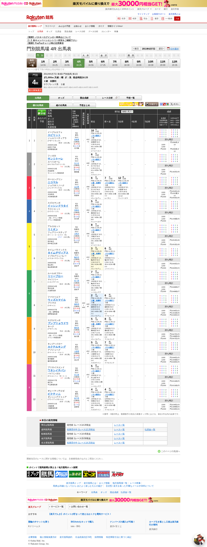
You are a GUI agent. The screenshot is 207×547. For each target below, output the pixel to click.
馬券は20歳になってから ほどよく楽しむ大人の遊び (77, 486)
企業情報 (32, 537)
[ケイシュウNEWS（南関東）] (61, 474)
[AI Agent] (199, 539)
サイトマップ (143, 14)
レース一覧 (119, 425)
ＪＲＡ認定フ (96, 135)
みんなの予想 (64, 26)
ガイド (101, 26)
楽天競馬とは (174, 14)
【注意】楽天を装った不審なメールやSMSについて (129, 486)
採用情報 (99, 537)
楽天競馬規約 (66, 537)
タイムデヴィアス (58, 252)
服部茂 (76, 304)
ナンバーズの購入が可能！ (122, 522)
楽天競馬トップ (35, 26)
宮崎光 (76, 210)
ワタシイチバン (57, 370)
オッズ (49, 31)
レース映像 (135, 483)
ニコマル (53, 182)
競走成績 (68, 31)
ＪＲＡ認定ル (109, 183)
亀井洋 (76, 257)
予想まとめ (84, 105)
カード (158, 9)
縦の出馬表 (61, 105)
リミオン (53, 229)
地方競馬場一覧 (120, 483)
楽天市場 (175, 9)
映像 (116, 31)
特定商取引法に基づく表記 (118, 537)
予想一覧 (130, 98)
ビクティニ (54, 393)
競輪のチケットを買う (38, 522)
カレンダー (106, 31)
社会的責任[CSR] (83, 537)
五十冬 (76, 163)
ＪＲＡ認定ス (123, 183)
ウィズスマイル (57, 299)
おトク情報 (90, 26)
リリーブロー (55, 276)
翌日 (161, 48)
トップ (31, 31)
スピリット (54, 135)
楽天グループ (143, 9)
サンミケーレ (55, 158)
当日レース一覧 (32, 63)
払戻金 (58, 31)
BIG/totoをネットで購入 (82, 522)
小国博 (76, 351)
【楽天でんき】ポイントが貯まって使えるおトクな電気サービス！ (79, 514)
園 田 (131, 55)
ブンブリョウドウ (58, 323)
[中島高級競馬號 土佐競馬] (103, 474)
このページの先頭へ (170, 451)
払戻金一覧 (150, 429)
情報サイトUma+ (115, 26)
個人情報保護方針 (48, 537)
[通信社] (75, 474)
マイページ (50, 26)
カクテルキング (57, 346)
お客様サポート (159, 14)
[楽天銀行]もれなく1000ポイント (119, 9)
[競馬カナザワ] (117, 474)
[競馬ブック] (33, 474)
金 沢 (104, 55)
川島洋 (76, 234)
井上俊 (76, 375)
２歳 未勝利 (96, 183)
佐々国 (76, 280)
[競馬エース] (89, 474)
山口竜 (76, 187)
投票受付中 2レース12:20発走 (81, 429)
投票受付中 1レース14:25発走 (81, 443)
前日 (137, 48)
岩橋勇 (76, 139)
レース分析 (80, 31)
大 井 (85, 55)
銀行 (166, 9)
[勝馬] (47, 474)
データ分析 (93, 31)
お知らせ (78, 26)
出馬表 (40, 31)
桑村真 (76, 328)
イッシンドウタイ (58, 205)
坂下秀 (76, 398)
